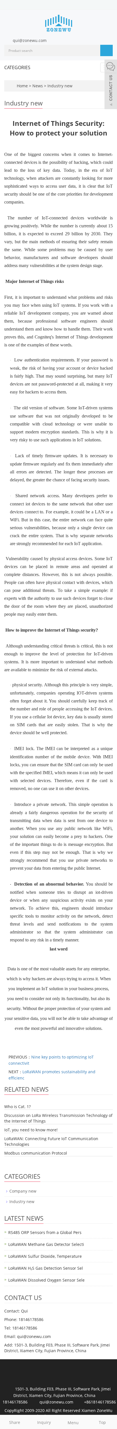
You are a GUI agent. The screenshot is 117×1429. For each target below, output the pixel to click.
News (38, 85)
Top (102, 1422)
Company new (22, 1191)
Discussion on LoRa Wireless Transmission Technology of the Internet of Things (58, 1118)
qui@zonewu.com (30, 40)
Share (14, 1422)
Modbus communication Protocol (35, 1153)
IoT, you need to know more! (31, 1129)
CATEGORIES (17, 67)
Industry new (59, 85)
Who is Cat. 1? (17, 1106)
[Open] (111, 85)
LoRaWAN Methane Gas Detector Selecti (46, 1244)
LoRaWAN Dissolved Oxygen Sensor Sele (46, 1280)
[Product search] (106, 50)
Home (22, 85)
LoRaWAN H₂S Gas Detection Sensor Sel (45, 1268)
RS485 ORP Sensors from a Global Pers (45, 1232)
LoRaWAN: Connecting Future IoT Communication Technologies (51, 1141)
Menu (73, 1422)
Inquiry (44, 1422)
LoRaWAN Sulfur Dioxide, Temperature (45, 1256)
